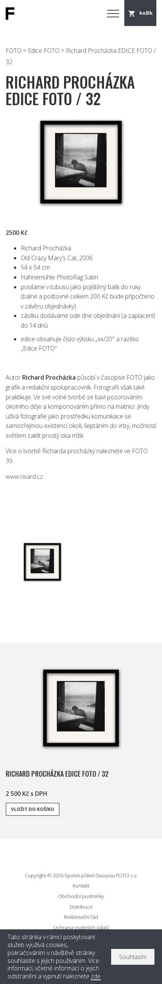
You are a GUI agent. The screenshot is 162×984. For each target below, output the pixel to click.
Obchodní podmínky (81, 896)
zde (96, 976)
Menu (113, 13)
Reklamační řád (81, 916)
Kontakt (81, 885)
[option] (81, 163)
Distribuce (81, 906)
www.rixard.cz (24, 476)
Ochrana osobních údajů (81, 927)
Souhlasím (133, 957)
